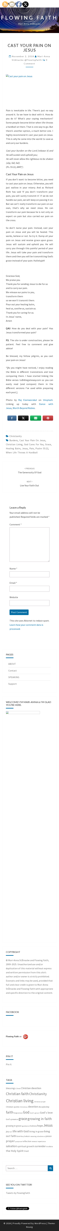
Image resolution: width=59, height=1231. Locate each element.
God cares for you (34, 444)
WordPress (40, 1223)
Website (14, 597)
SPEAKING (13, 677)
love (18, 1136)
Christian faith (17, 1093)
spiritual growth (25, 1146)
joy (7, 1131)
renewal (34, 1141)
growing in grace (13, 1125)
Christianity (15, 436)
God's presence (12, 1119)
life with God (21, 1131)
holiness (33, 1126)
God (26, 1112)
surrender (40, 1146)
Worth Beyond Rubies (24, 408)
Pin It (9, 1064)
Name (13, 568)
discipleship (43, 1106)
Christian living (14, 444)
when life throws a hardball (22, 452)
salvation (11, 1146)
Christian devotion (31, 1088)
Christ (18, 1088)
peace (49, 1136)
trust (26, 1151)
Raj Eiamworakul (27, 399)
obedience (41, 1136)
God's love (46, 1112)
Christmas (24, 1107)
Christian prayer (40, 1102)
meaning (33, 1136)
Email (13, 582)
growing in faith (40, 1119)
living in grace (36, 1131)
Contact (12, 670)
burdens (13, 440)
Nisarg (29, 1227)
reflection (26, 1141)
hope (40, 1125)
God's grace (34, 1113)
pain (31, 448)
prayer (10, 1141)
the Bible (49, 1146)
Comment (16, 524)
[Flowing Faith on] (17, 1040)
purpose (18, 1141)
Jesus (25, 448)
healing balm (13, 448)
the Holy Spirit (14, 1151)
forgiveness (18, 1113)
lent (10, 1132)
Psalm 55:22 (41, 448)
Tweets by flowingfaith (18, 1192)
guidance (25, 1126)
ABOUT (12, 663)
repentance (42, 1141)
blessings (11, 1088)
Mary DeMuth (25, 1136)
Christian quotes (12, 1107)
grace (48, 444)
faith (9, 1112)
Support (12, 683)
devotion (33, 1106)
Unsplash (48, 399)
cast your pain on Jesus (32, 440)
